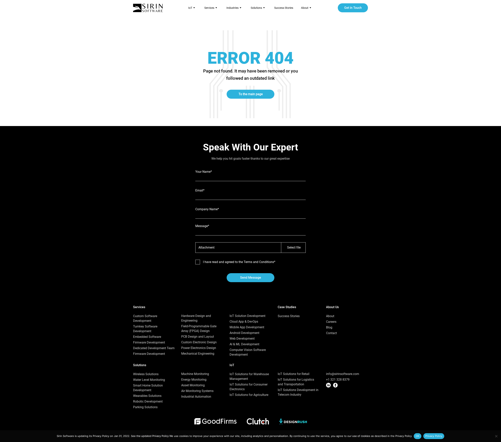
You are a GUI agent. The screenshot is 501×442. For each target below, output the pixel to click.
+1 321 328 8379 (338, 379)
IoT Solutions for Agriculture (249, 395)
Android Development (244, 333)
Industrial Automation (196, 396)
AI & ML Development (244, 344)
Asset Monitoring (193, 385)
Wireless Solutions (146, 374)
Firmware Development (149, 342)
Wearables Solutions (147, 396)
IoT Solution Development (247, 316)
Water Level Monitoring (149, 380)
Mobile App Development (247, 327)
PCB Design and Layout (197, 336)
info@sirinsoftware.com (342, 374)
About (330, 316)
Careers (331, 322)
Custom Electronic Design (199, 342)
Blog (329, 327)
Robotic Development (148, 401)
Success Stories (283, 7)
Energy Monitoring (193, 379)
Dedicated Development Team (154, 348)
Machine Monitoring (195, 374)
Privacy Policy (433, 436)
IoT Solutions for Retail (293, 374)
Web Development (242, 338)
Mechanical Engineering (197, 353)
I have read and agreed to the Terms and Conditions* (239, 262)
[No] (496, 436)
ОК (417, 436)
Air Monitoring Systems (197, 391)
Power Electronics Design (198, 348)
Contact (331, 333)
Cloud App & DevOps (244, 321)
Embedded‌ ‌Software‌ (147, 337)
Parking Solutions (145, 407)
